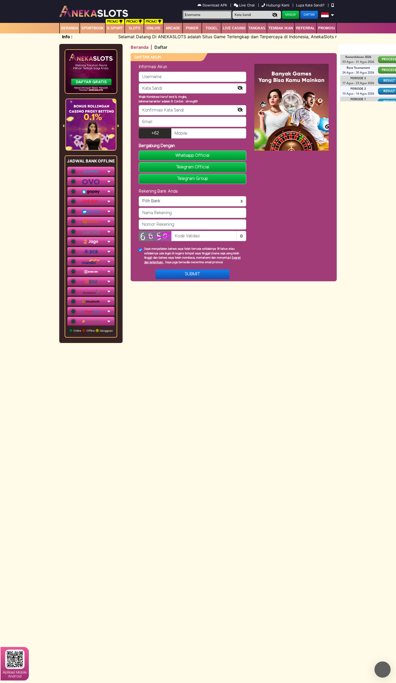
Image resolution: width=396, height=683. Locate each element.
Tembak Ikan (281, 28)
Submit (192, 274)
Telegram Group (192, 178)
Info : (67, 36)
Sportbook (92, 28)
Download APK (215, 5)
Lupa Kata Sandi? (311, 5)
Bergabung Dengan (157, 145)
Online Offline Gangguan (92, 330)
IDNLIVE (154, 28)
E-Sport (115, 28)
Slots (134, 28)
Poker (192, 28)
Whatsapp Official (192, 155)
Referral (305, 28)
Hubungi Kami (277, 5)
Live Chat (246, 5)
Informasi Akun (153, 67)
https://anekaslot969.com (329, 633)
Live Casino (234, 28)
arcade (173, 28)
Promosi (326, 28)
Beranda (69, 28)
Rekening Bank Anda (158, 191)
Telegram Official (192, 167)
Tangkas (257, 28)
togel (212, 28)
